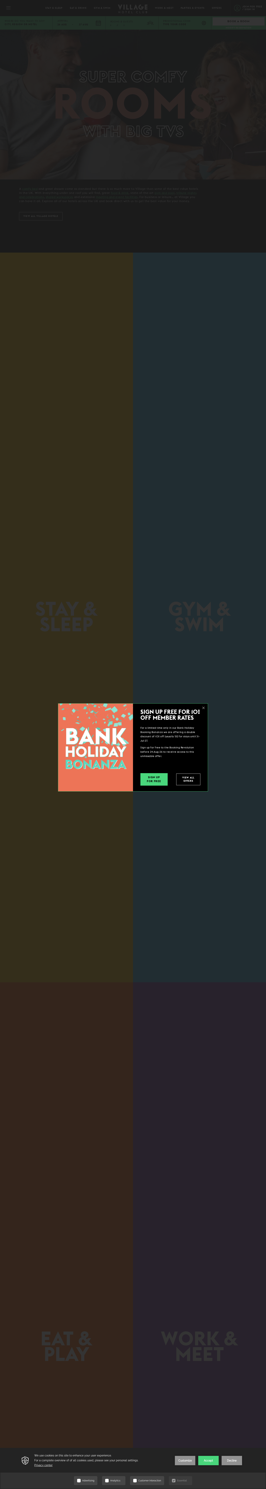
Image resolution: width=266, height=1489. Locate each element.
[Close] (203, 708)
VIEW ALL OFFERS (188, 779)
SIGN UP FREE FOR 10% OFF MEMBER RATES (170, 715)
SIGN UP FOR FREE (154, 779)
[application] (133, 1468)
